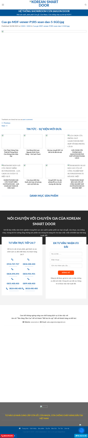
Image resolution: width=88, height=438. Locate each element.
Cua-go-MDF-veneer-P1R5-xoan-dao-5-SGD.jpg (51, 26)
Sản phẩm (41, 428)
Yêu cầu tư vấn (82, 436)
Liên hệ (66, 428)
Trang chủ (25, 428)
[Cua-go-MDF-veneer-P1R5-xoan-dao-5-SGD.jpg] (44, 72)
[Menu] (3, 4)
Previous (6, 123)
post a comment (28, 119)
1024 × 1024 (26, 26)
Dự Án (48, 428)
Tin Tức (60, 428)
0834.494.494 (8, 436)
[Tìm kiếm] (85, 5)
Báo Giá (53, 428)
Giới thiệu (33, 428)
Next (4, 126)
